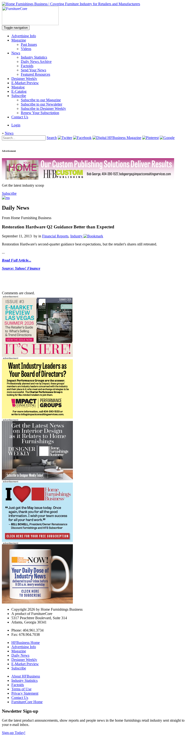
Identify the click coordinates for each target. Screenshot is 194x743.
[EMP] (37, 356)
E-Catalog (18, 91)
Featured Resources (35, 74)
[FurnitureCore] (30, 24)
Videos (26, 49)
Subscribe (18, 96)
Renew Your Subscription (40, 113)
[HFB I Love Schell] (37, 541)
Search (52, 138)
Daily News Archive (36, 62)
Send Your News (33, 70)
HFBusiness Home (25, 643)
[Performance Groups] (37, 417)
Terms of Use (21, 689)
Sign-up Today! (13, 733)
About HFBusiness (25, 676)
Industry (76, 236)
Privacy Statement (24, 693)
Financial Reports (55, 236)
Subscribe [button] (9, 193)
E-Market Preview (25, 83)
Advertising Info (23, 36)
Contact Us (19, 117)
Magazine (18, 40)
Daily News (20, 655)
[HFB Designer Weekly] (37, 479)
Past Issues (29, 44)
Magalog (18, 87)
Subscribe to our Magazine (41, 100)
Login (15, 125)
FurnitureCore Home (27, 702)
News (15, 53)
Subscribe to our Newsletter (41, 104)
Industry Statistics (34, 57)
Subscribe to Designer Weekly (43, 108)
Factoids (27, 66)
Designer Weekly (24, 79)
